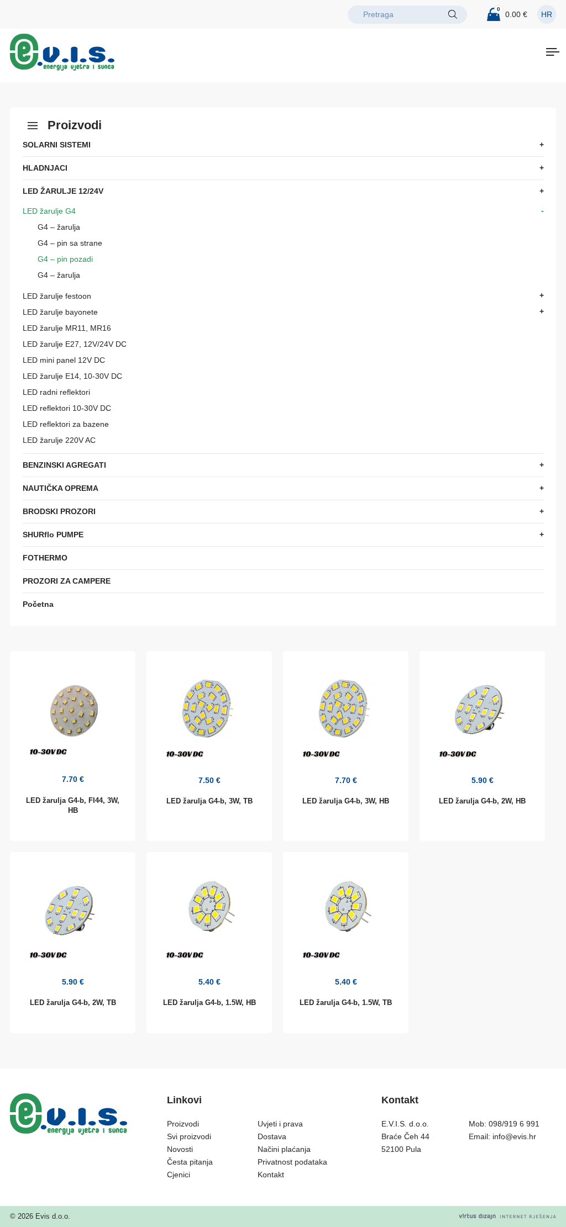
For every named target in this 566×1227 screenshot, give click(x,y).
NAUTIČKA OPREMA (60, 488)
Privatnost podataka (292, 1161)
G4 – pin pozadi (65, 259)
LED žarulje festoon (57, 296)
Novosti (180, 1149)
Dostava (272, 1136)
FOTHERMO (45, 557)
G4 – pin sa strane (70, 243)
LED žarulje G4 (49, 211)
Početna (38, 604)
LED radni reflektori (56, 392)
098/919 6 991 (514, 1123)
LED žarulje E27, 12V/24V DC (75, 344)
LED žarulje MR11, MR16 (67, 328)
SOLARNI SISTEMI (57, 144)
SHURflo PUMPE (53, 534)
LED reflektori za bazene (66, 424)
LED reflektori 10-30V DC (67, 408)
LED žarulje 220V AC (59, 440)
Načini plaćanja (284, 1149)
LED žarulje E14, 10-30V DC (72, 376)
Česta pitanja (190, 1161)
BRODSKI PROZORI (59, 511)
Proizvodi (183, 1123)
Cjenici (178, 1174)
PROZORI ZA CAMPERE (67, 581)
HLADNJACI (45, 167)
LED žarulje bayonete (60, 312)
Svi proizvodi (189, 1136)
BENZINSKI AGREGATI (64, 465)
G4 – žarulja (59, 227)
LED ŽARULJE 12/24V (63, 191)
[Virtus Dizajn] (507, 1216)
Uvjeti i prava (280, 1123)
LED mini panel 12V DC (64, 360)
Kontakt (271, 1174)
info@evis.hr (514, 1136)
